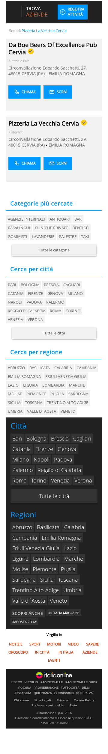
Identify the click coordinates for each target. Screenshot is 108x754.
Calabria (74, 527)
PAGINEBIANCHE (46, 687)
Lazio (70, 548)
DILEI (86, 687)
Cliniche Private (51, 227)
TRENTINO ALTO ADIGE (67, 402)
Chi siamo (21, 700)
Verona (35, 319)
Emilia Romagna (61, 537)
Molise (20, 569)
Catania (15, 293)
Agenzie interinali (26, 219)
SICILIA (14, 402)
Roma (55, 310)
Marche (73, 558)
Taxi (85, 236)
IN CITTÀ (42, 652)
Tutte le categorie (54, 250)
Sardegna (24, 579)
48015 (14, 73)
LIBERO (16, 682)
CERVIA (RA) (34, 73)
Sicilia (47, 579)
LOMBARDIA (53, 385)
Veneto (58, 600)
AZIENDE (90, 652)
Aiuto (73, 705)
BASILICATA (39, 367)
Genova (55, 293)
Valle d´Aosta (28, 600)
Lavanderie (43, 236)
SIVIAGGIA (23, 693)
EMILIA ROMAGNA (67, 73)
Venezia (15, 319)
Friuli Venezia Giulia (36, 548)
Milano (75, 293)
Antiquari (60, 219)
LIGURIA (30, 385)
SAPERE (92, 644)
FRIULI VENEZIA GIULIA (65, 376)
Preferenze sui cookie (48, 705)
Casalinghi (19, 227)
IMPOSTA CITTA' (24, 621)
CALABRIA (63, 367)
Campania (24, 537)
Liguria (20, 558)
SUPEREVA (84, 693)
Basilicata (48, 527)
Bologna (30, 284)
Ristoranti (15, 132)
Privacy (62, 700)
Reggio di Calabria (26, 310)
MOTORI (54, 644)
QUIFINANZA (43, 693)
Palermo (55, 302)
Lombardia (46, 558)
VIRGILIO (31, 682)
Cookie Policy (84, 700)
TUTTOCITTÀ (70, 687)
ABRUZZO (16, 367)
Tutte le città (54, 333)
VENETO (68, 411)
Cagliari (71, 284)
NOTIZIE (15, 644)
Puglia (68, 569)
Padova (34, 302)
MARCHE (77, 385)
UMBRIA (15, 411)
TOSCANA (33, 402)
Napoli (15, 302)
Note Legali (42, 700)
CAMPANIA (86, 367)
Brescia (51, 284)
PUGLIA (57, 393)
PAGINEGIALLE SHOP (81, 682)
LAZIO (13, 385)
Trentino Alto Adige (35, 590)
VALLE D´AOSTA (41, 411)
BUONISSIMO (64, 693)
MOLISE (15, 393)
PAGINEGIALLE (51, 682)
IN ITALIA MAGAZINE (64, 612)
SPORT (34, 644)
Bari (12, 284)
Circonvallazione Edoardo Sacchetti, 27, (47, 68)
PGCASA (24, 687)
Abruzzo (22, 527)
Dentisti (80, 227)
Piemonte (44, 569)
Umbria (72, 590)
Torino (73, 310)
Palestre (67, 236)
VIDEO (73, 644)
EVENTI (54, 660)
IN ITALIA (66, 652)
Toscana (68, 579)
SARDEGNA (78, 393)
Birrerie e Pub (18, 60)
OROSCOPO (18, 652)
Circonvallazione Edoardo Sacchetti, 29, (47, 139)
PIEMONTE (36, 393)
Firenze (35, 293)
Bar (78, 219)
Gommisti (17, 236)
